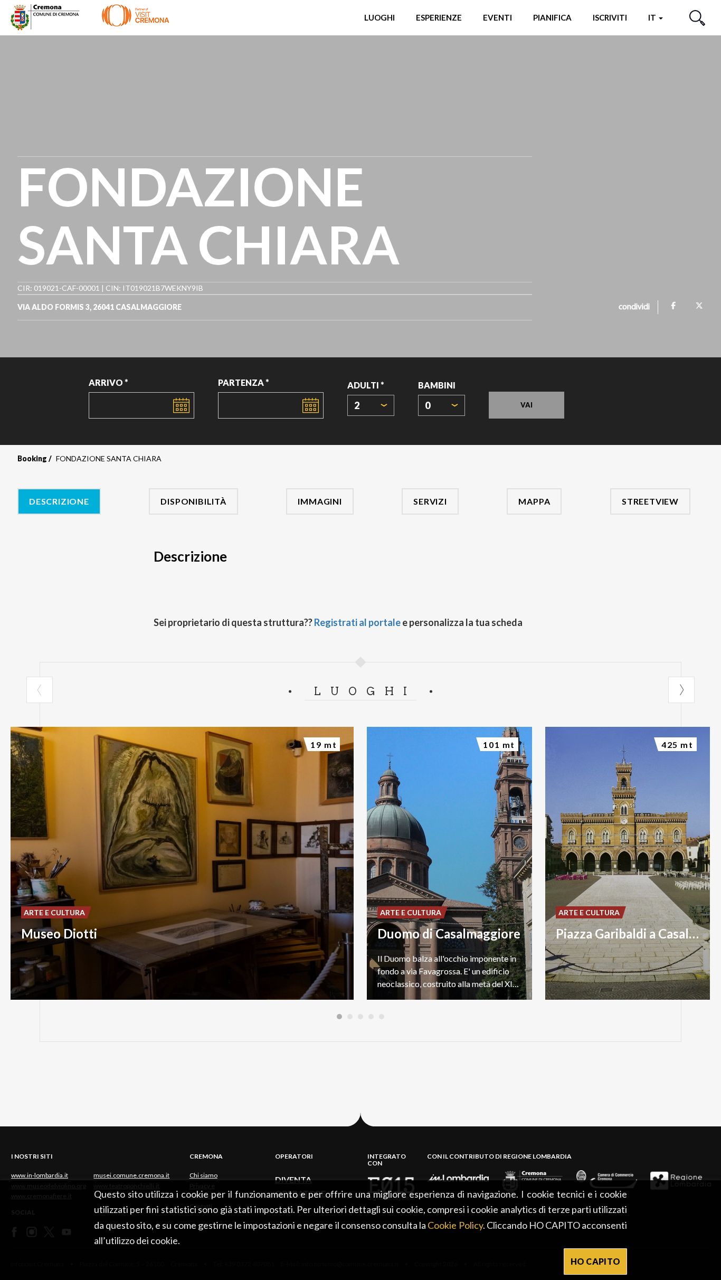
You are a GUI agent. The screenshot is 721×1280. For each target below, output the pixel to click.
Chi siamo (203, 1175)
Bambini (437, 385)
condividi (634, 307)
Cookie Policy (455, 1225)
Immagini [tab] (319, 501)
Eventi (497, 17)
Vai (526, 405)
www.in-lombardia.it (39, 1175)
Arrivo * (108, 382)
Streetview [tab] (650, 501)
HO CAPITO (596, 1261)
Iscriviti (610, 17)
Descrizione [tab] (59, 501)
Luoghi (379, 17)
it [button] (653, 17)
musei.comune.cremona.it (131, 1175)
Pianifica (552, 17)
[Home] (90, 17)
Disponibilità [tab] (193, 501)
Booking (32, 458)
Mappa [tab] (534, 501)
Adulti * (365, 385)
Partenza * (243, 382)
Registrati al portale (357, 622)
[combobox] (370, 405)
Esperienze (439, 17)
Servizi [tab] (430, 501)
